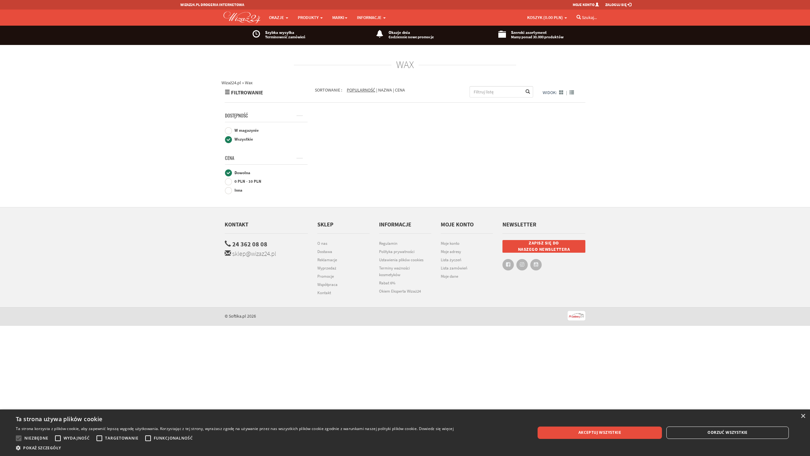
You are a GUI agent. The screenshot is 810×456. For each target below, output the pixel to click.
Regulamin (388, 243)
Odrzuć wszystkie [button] (727, 432)
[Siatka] (561, 92)
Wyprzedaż (326, 268)
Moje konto (450, 243)
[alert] (405, 432)
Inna (238, 190)
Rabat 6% (387, 283)
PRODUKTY (309, 17)
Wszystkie (243, 139)
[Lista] (572, 92)
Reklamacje (327, 260)
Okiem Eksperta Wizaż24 (400, 291)
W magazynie (246, 130)
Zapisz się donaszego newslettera (544, 246)
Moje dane (449, 276)
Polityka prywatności (396, 251)
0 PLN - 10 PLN (247, 181)
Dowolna (242, 172)
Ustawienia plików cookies (401, 260)
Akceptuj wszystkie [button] (599, 432)
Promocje (325, 276)
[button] (235, 448)
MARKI (338, 17)
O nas (322, 243)
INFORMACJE (370, 17)
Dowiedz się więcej (436, 428)
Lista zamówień (454, 268)
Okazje (277, 17)
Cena (229, 158)
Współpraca (327, 284)
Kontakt (236, 224)
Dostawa (324, 251)
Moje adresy (451, 251)
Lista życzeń (451, 260)
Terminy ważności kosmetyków (394, 271)
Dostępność (236, 115)
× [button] (803, 416)
